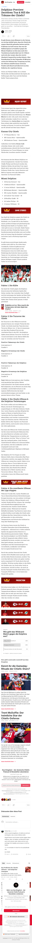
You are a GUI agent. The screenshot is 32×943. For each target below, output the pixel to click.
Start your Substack (10, 934)
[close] (27, 883)
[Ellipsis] (30, 831)
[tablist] (8, 816)
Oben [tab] (3, 863)
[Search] (29, 863)
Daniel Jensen (8, 31)
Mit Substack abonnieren (17, 916)
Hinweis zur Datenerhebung (15, 792)
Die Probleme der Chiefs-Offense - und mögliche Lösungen (9, 869)
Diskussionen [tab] (15, 863)
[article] (16, 873)
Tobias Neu (8, 831)
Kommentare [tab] (5, 816)
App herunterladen (24, 934)
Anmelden (27, 2)
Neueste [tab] (8, 863)
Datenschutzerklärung (21, 925)
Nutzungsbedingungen (11, 921)
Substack (5, 938)
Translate (5, 6)
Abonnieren (21, 2)
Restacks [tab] (13, 816)
